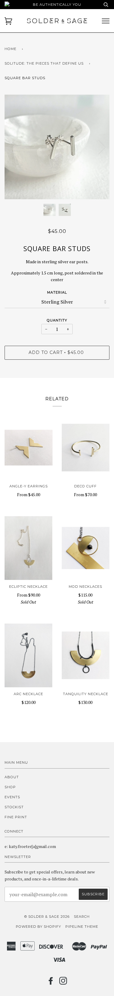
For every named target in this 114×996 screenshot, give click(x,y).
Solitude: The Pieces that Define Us (44, 63)
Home (10, 49)
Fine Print (16, 817)
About (12, 777)
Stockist (14, 807)
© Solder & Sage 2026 (47, 916)
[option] (57, 147)
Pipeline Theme (81, 926)
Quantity (57, 320)
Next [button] (98, 146)
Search (82, 916)
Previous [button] (15, 146)
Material (57, 292)
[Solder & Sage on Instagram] (63, 983)
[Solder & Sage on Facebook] (51, 983)
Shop (10, 787)
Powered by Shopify (38, 926)
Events (12, 797)
